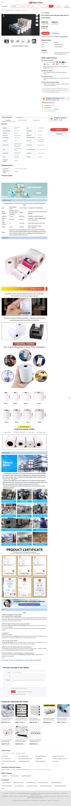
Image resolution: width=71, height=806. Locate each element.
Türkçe (29, 797)
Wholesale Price (42, 793)
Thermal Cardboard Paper (24, 761)
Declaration (50, 800)
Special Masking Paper (26, 775)
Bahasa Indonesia (40, 797)
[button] (43, 120)
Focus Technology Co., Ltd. (26, 800)
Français (25, 796)
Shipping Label (39, 758)
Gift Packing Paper (14, 775)
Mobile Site (33, 794)
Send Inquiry (45, 33)
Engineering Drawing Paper (58, 756)
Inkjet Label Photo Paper (41, 756)
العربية (51, 796)
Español (15, 796)
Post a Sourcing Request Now (18, 694)
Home (2, 10)
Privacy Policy (56, 800)
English (11, 796)
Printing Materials (18, 10)
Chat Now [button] (56, 33)
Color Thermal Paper (19, 786)
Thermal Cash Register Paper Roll (60, 758)
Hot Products (5, 793)
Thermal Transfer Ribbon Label (25, 758)
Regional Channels (56, 793)
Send (13, 691)
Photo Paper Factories (43, 782)
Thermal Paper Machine (56, 782)
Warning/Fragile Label (40, 761)
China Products (13, 793)
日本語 (58, 796)
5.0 (55, 119)
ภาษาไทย (66, 796)
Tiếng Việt (33, 797)
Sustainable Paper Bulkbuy (60, 786)
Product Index (63, 793)
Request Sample (64, 36)
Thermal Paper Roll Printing (46, 786)
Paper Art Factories (6, 782)
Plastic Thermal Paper (7, 786)
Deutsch (41, 796)
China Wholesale (34, 793)
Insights (38, 794)
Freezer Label (55, 761)
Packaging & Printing (9, 10)
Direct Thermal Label (5, 758)
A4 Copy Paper (4, 756)
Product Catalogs (21, 753)
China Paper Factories (31, 782)
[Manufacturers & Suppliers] (36, 2)
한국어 (54, 796)
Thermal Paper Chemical (32, 786)
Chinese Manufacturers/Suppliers (23, 793)
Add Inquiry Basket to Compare (20, 46)
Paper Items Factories (18, 782)
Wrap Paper (5, 775)
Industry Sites (48, 793)
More (2, 788)
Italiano (36, 796)
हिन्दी (62, 796)
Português (20, 796)
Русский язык (31, 796)
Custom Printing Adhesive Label (8, 761)
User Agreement (43, 800)
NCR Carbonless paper (23, 756)
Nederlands (46, 796)
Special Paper (25, 10)
